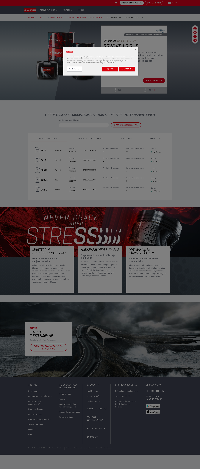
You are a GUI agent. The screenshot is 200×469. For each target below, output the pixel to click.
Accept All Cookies (127, 69)
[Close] (135, 49)
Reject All (110, 69)
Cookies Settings (74, 69)
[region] (100, 61)
